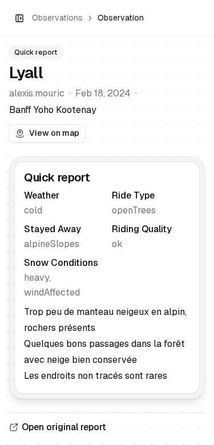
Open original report (64, 427)
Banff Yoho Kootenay (52, 110)
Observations (57, 18)
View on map (54, 133)
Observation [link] (121, 18)
